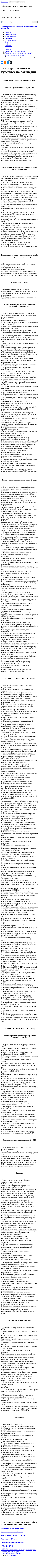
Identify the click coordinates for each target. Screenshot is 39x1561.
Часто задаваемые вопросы (10, 1552)
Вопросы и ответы (11, 40)
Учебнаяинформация (9, 43)
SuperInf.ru (14, 1555)
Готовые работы (10, 34)
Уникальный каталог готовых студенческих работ (18, 1550)
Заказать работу (10, 36)
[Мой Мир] (8, 62)
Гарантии (8, 38)
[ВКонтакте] (2, 62)
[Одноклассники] (5, 62)
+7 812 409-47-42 (7, 1546)
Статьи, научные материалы (15, 51)
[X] (11, 62)
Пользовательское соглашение (11, 1553)
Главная (8, 32)
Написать (4, 1548)
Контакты (8, 46)
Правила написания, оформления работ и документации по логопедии (19, 54)
